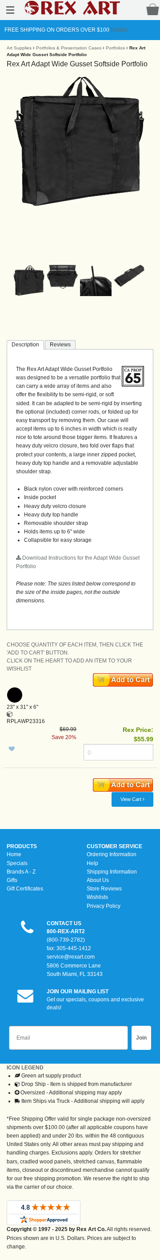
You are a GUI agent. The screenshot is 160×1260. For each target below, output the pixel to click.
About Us (98, 880)
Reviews (60, 344)
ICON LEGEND (25, 1068)
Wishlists (97, 897)
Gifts (12, 880)
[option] (80, 141)
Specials (17, 863)
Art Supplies (19, 47)
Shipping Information (112, 872)
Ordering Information (111, 854)
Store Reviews (104, 889)
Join (141, 1038)
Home (14, 854)
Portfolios (115, 47)
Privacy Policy (103, 906)
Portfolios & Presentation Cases (68, 47)
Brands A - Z (21, 872)
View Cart (131, 799)
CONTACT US (64, 923)
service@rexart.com (71, 957)
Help (92, 863)
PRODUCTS (22, 846)
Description (25, 344)
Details (118, 30)
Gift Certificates (25, 889)
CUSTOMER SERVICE (114, 846)
